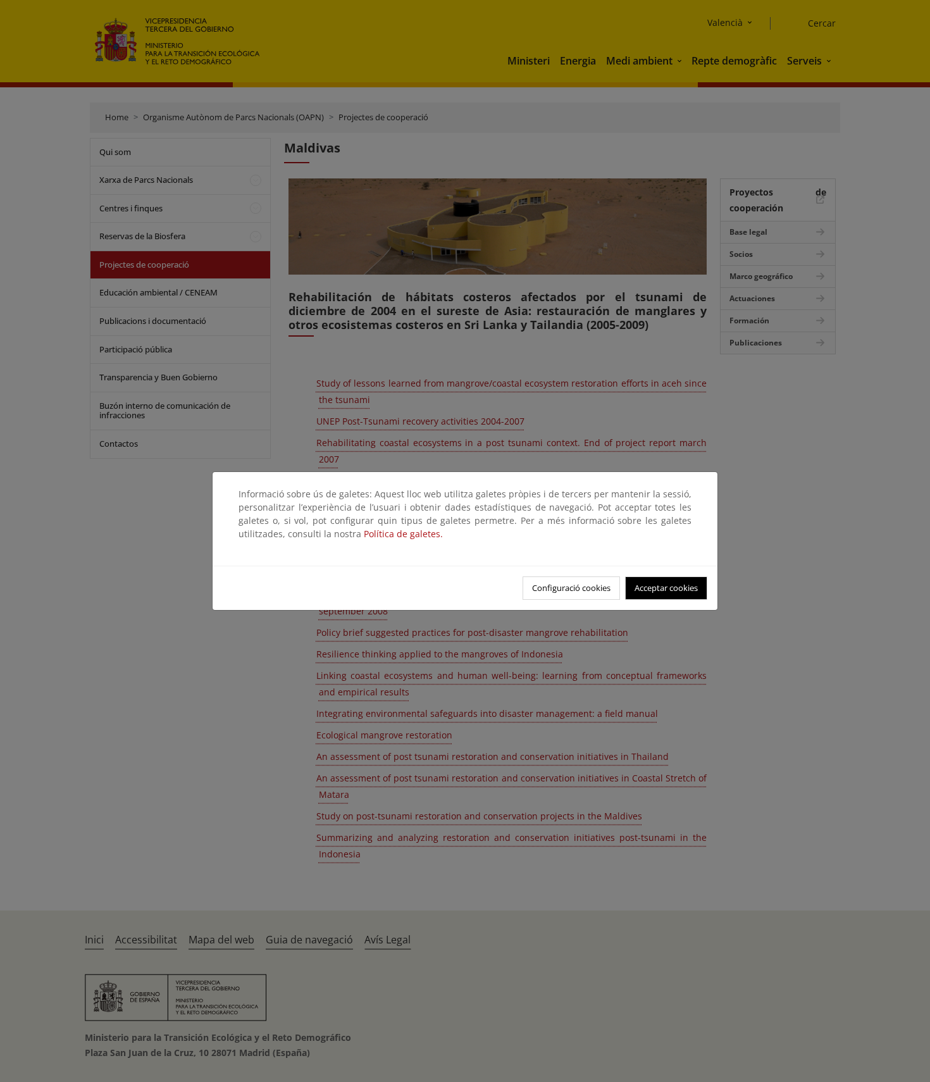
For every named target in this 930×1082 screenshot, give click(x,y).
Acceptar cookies (666, 588)
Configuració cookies (571, 588)
